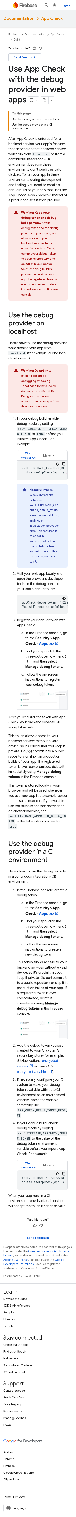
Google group (12, 1404)
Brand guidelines (14, 1418)
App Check (52, 18)
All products (11, 1479)
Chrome (8, 1459)
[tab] (28, 455)
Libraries (9, 1319)
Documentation (18, 18)
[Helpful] (34, 48)
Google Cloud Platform (18, 1472)
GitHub (8, 1326)
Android (8, 1452)
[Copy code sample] (64, 464)
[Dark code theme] (57, 464)
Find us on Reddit (14, 1351)
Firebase (13, 34)
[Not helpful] (41, 48)
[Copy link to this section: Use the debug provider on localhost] (41, 331)
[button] (28, 455)
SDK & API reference (16, 1305)
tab (46, 644)
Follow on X (10, 1358)
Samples (9, 1312)
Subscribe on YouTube (17, 1365)
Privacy (20, 1497)
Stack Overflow (13, 1397)
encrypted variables (32, 1072)
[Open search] (46, 5)
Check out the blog (16, 1345)
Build (17, 39)
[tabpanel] (42, 470)
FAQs (7, 1425)
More (47, 455)
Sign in (66, 5)
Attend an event (14, 1372)
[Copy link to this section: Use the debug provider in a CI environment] (52, 860)
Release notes (12, 1411)
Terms (7, 1497)
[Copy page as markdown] (45, 100)
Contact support (14, 1390)
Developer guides (15, 1299)
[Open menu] (7, 5)
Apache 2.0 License (15, 1260)
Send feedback (25, 57)
